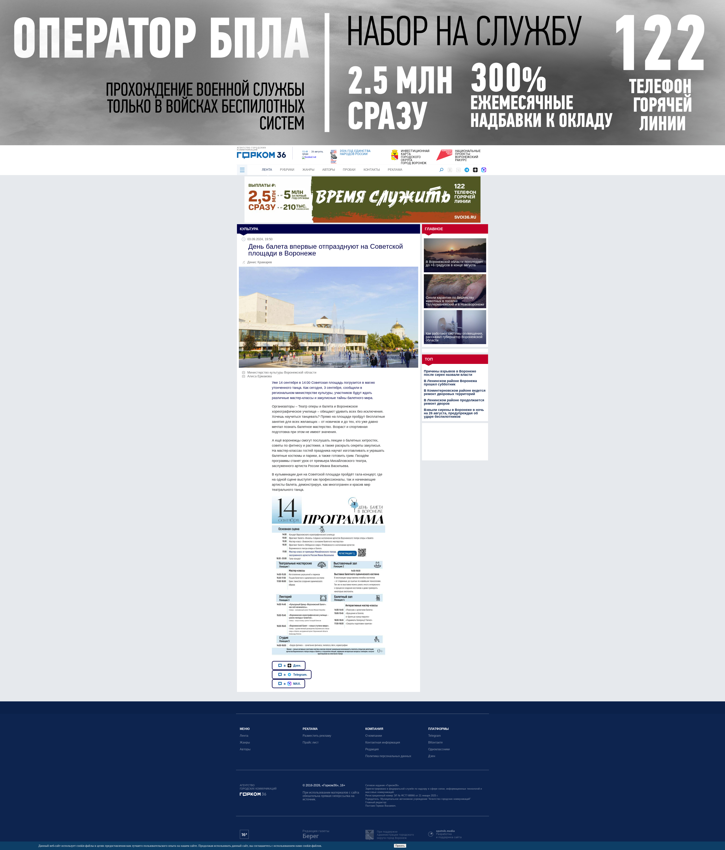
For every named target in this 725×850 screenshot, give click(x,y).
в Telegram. (295, 674)
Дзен (431, 756)
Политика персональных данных (388, 756)
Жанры (308, 169)
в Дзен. (292, 665)
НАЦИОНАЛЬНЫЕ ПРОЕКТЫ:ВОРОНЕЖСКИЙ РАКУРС (468, 156)
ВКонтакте (435, 742)
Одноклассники (439, 749)
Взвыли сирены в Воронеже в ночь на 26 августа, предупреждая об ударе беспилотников (454, 413)
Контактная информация (382, 742)
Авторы (328, 169)
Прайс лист (311, 742)
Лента (267, 169)
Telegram (434, 735)
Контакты (372, 169)
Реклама (395, 169)
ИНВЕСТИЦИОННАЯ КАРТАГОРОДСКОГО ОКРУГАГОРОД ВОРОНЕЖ (415, 157)
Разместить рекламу (317, 735)
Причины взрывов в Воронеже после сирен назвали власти (450, 373)
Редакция (372, 749)
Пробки (349, 169)
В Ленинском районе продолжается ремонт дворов (454, 401)
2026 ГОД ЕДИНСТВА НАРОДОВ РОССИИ (355, 153)
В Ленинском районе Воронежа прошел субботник (450, 382)
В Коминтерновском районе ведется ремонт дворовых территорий (455, 392)
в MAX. (292, 683)
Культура (249, 229)
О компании (373, 735)
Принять (400, 845)
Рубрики (287, 169)
